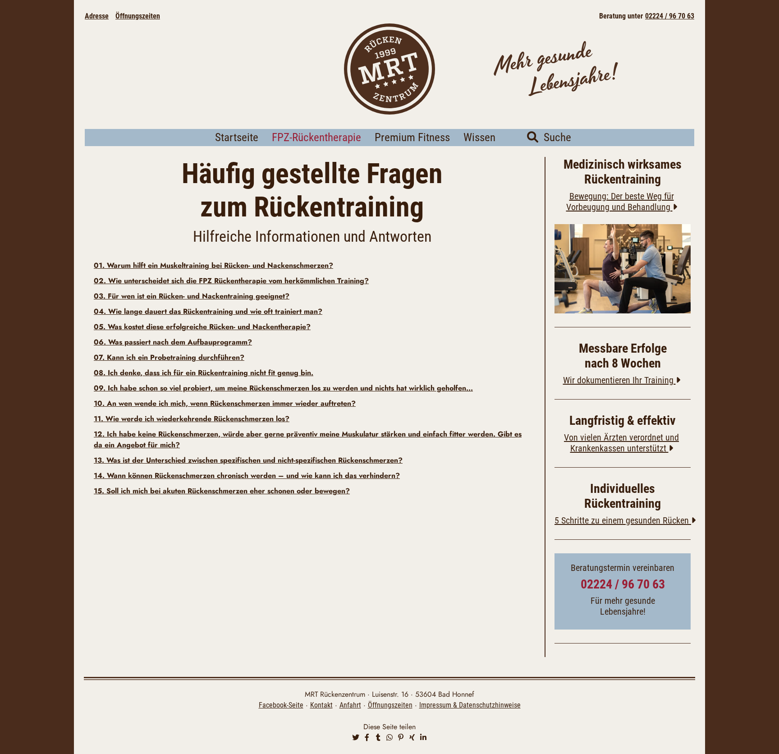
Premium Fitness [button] (412, 137)
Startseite (236, 137)
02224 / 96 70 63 (669, 16)
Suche (554, 137)
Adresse (97, 16)
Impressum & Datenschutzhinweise (470, 705)
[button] (355, 737)
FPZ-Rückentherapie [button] (316, 137)
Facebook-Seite (281, 705)
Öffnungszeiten (137, 16)
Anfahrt (350, 705)
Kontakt (321, 705)
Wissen (479, 137)
